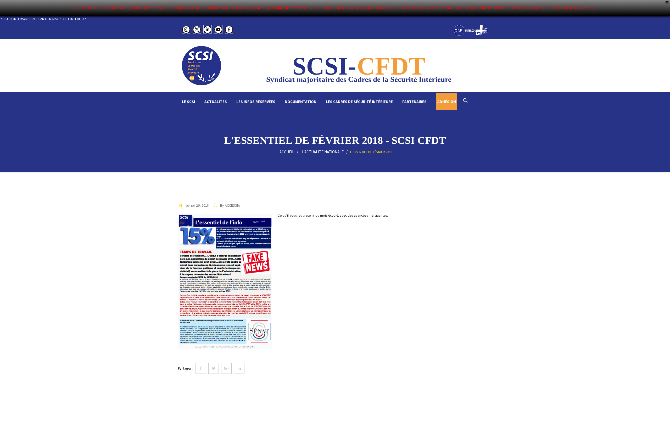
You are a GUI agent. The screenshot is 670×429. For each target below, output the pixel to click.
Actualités (215, 101)
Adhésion (446, 101)
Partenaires (414, 101)
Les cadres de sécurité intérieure (359, 101)
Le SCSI (188, 101)
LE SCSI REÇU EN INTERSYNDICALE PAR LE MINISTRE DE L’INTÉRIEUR (51, 19)
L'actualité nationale (323, 151)
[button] (465, 101)
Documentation (300, 101)
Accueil (287, 151)
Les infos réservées (255, 101)
